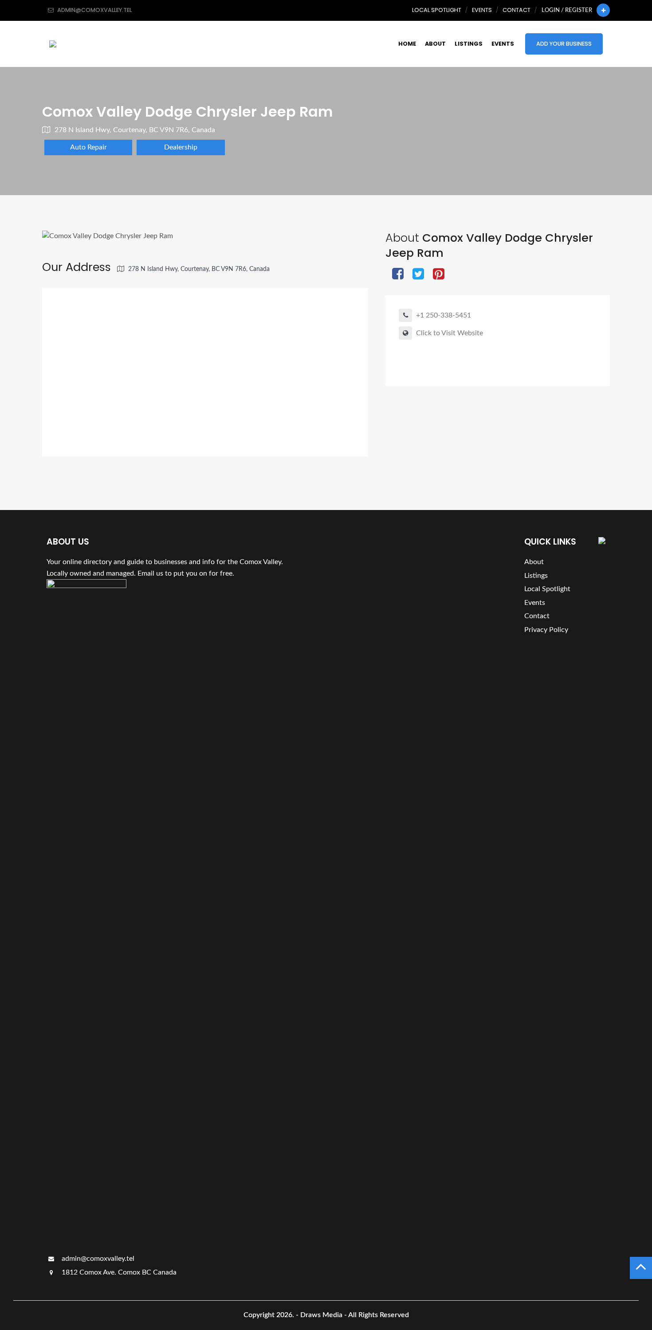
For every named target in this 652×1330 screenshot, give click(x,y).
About (435, 43)
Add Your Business (564, 43)
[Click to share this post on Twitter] (418, 274)
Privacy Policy (546, 629)
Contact (516, 10)
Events (482, 10)
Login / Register (567, 10)
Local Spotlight (436, 10)
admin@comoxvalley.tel (97, 1258)
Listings (469, 43)
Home (407, 43)
